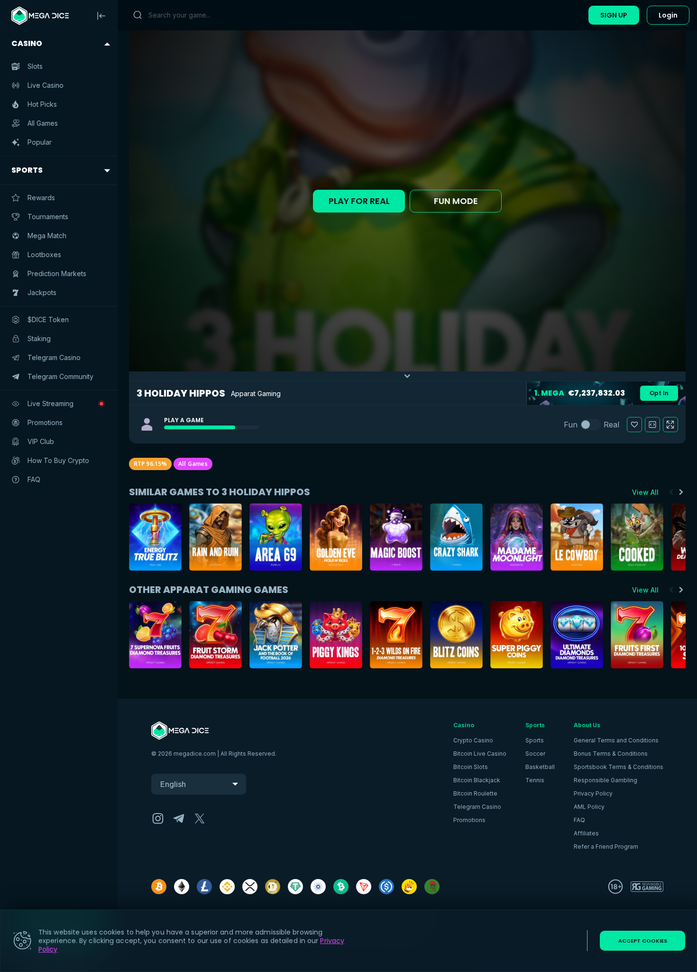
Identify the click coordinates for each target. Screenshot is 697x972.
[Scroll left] (671, 492)
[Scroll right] (681, 492)
